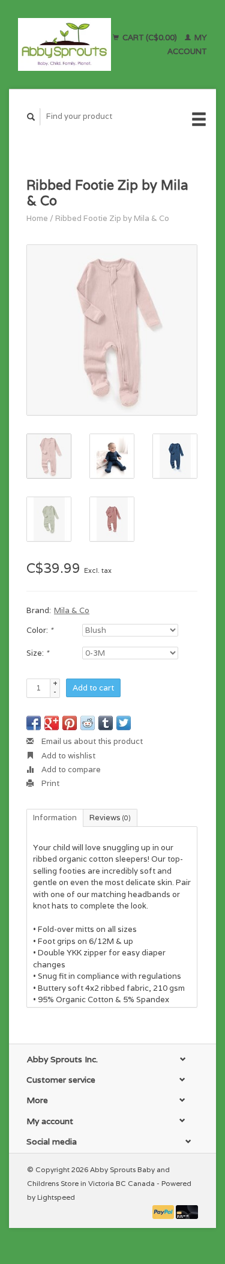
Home (37, 218)
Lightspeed (56, 1197)
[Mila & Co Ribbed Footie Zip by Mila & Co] (112, 330)
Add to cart (93, 688)
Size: (37, 653)
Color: (39, 630)
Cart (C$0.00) (150, 37)
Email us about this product (91, 741)
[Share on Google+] (51, 723)
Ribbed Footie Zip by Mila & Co (112, 218)
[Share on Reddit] (87, 723)
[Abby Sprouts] (64, 44)
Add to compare (70, 769)
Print (49, 783)
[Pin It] (69, 723)
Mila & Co (71, 610)
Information (55, 817)
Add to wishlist (67, 756)
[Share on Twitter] (123, 723)
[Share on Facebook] (33, 723)
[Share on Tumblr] (105, 723)
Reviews (110, 817)
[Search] (31, 116)
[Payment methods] (164, 1211)
